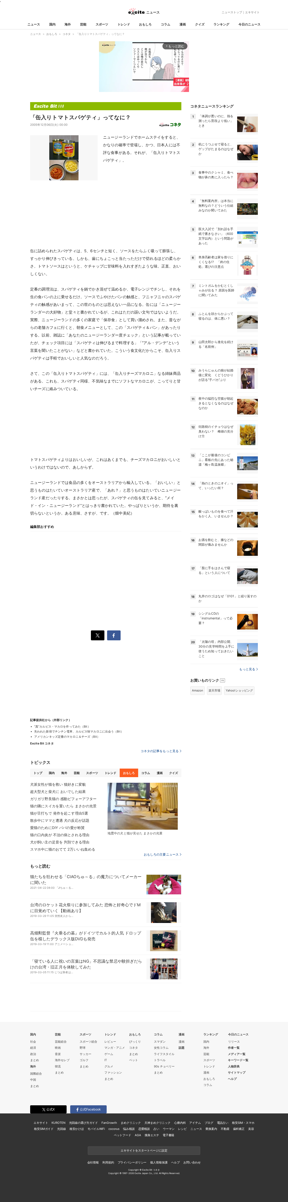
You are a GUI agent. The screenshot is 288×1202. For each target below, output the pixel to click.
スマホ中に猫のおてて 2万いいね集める (62, 849)
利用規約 (108, 1162)
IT (105, 1060)
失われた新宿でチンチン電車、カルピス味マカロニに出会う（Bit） (79, 731)
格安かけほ (77, 1129)
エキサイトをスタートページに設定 (144, 1150)
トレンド (123, 24)
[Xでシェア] (98, 635)
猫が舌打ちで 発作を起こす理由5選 (59, 813)
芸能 (83, 24)
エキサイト (252, 12)
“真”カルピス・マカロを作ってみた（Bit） (62, 726)
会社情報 (93, 1162)
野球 (83, 1047)
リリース (234, 1041)
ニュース (33, 24)
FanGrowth (109, 1122)
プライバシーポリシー (132, 1162)
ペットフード (122, 1135)
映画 (58, 1047)
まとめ (34, 1060)
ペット (133, 1060)
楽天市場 (214, 690)
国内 (52, 24)
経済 (33, 1047)
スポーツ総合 (88, 1041)
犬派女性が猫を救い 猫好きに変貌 (58, 784)
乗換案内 (211, 1129)
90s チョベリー (164, 1066)
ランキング (221, 24)
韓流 (58, 1066)
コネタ (133, 1047)
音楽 (58, 1054)
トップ (38, 773)
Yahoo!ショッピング (239, 690)
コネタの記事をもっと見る (160, 751)
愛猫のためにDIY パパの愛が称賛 (57, 827)
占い (156, 1129)
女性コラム (161, 1047)
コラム (165, 24)
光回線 (61, 1129)
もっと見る (247, 669)
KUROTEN (58, 1122)
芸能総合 (61, 1041)
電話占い (222, 1122)
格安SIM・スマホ (243, 1122)
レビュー (110, 1041)
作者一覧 (234, 1047)
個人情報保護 (158, 1162)
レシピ (182, 1129)
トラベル (160, 1060)
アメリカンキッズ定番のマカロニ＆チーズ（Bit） (67, 736)
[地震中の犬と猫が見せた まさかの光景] (143, 806)
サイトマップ (236, 1072)
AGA (138, 1135)
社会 (33, 1041)
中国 (33, 1079)
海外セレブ (62, 1060)
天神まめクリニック (157, 1122)
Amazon (197, 690)
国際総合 (36, 1073)
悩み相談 (129, 1129)
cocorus (113, 1129)
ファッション (113, 1072)
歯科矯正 (239, 1129)
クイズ (200, 24)
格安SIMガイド (44, 1129)
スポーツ (102, 24)
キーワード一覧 (238, 1060)
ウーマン (168, 1129)
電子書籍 (168, 1135)
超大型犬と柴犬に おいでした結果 (58, 791)
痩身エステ (152, 1135)
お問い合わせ (192, 1162)
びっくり (135, 1041)
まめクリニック (131, 1122)
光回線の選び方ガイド (83, 1122)
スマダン (160, 1041)
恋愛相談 (144, 1129)
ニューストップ (232, 12)
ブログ (209, 1122)
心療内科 (180, 1122)
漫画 (183, 24)
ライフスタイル (164, 1054)
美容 (251, 1129)
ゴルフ (84, 1060)
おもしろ (145, 24)
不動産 (225, 1129)
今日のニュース (249, 24)
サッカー (85, 1054)
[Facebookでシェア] (114, 635)
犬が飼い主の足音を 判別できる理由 (59, 842)
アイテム (195, 1122)
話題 (181, 1047)
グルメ (108, 1066)
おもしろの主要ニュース (161, 854)
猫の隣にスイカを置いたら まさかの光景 (63, 806)
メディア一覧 (236, 1054)
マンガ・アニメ (114, 1047)
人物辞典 (234, 1066)
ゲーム (108, 1054)
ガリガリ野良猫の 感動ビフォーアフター (63, 799)
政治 (33, 1054)
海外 (68, 24)
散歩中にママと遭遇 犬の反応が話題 (59, 820)
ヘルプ (232, 1079)
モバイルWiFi (96, 1129)
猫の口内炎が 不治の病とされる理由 (59, 835)
